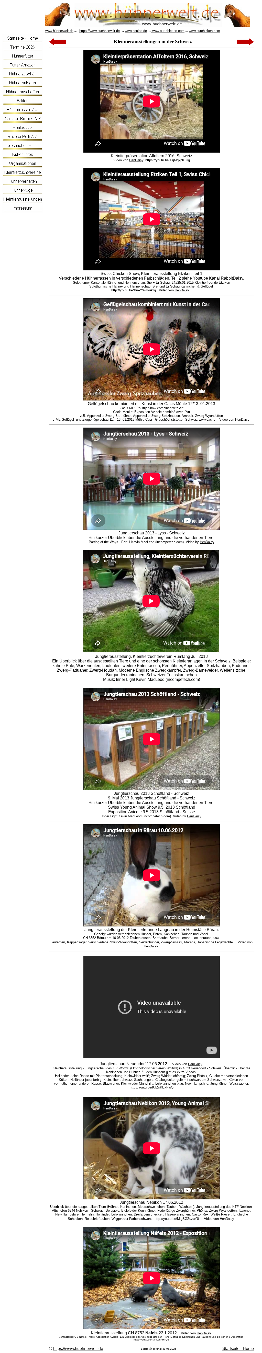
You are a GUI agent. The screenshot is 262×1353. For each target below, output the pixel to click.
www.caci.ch (208, 419)
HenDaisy (136, 160)
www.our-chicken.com (167, 31)
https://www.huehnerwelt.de (99, 31)
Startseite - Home (238, 1348)
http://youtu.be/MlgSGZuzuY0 (177, 1219)
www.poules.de (136, 31)
